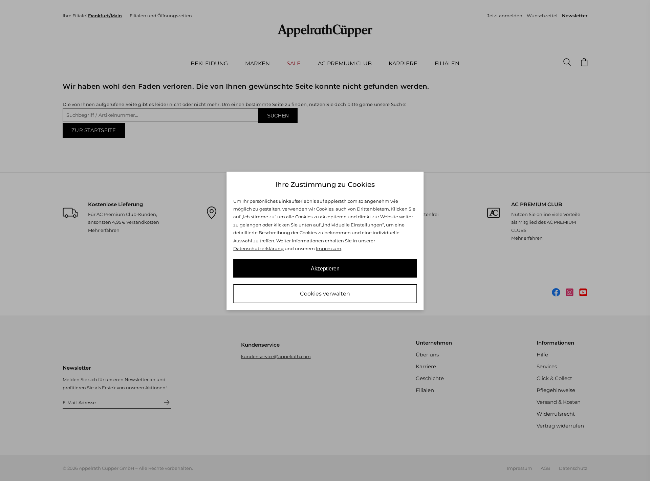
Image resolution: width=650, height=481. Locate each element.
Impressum (328, 248)
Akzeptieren (325, 268)
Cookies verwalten (325, 293)
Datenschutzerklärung (258, 248)
